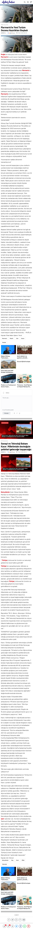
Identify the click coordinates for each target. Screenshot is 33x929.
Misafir (11, 338)
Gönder (6, 413)
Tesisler (4, 342)
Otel (17, 338)
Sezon (22, 338)
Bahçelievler (5, 860)
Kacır (17, 860)
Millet (23, 860)
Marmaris (4, 338)
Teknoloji (4, 864)
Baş (12, 860)
